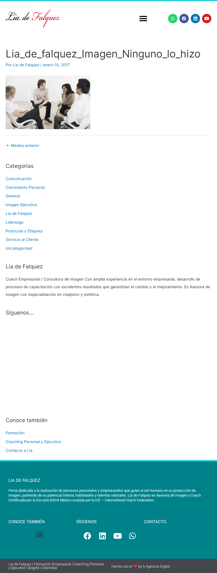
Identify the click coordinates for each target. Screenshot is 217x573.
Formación (15, 433)
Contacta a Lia (19, 450)
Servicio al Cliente (22, 239)
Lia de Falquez (19, 213)
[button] (143, 18)
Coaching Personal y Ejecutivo (33, 441)
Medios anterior (22, 145)
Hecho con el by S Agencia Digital (140, 566)
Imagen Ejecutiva (21, 204)
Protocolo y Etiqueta (24, 231)
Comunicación (19, 178)
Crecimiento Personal (25, 187)
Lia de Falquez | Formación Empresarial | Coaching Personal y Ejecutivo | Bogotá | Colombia (56, 566)
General (13, 196)
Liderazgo (14, 222)
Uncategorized (19, 248)
